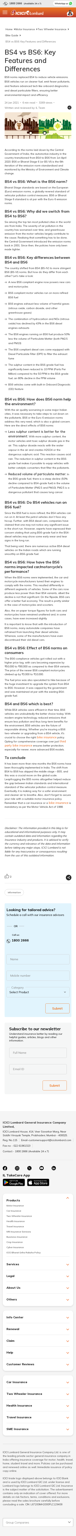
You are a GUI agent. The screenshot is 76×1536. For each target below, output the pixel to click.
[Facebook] (5, 1168)
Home (9, 29)
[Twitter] (29, 1168)
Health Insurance (15, 1221)
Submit (57, 1008)
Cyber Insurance (15, 1247)
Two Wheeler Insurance (52, 29)
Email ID (18, 1069)
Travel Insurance (15, 1226)
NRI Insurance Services (18, 1231)
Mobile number (20, 975)
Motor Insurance (25, 29)
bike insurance (47, 737)
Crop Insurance (14, 1242)
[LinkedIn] (53, 1168)
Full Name (19, 1052)
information (14, 892)
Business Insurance (16, 1236)
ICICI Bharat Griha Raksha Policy (23, 1252)
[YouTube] (41, 1168)
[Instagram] (17, 1168)
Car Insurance (13, 1210)
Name (14, 959)
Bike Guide (12, 35)
